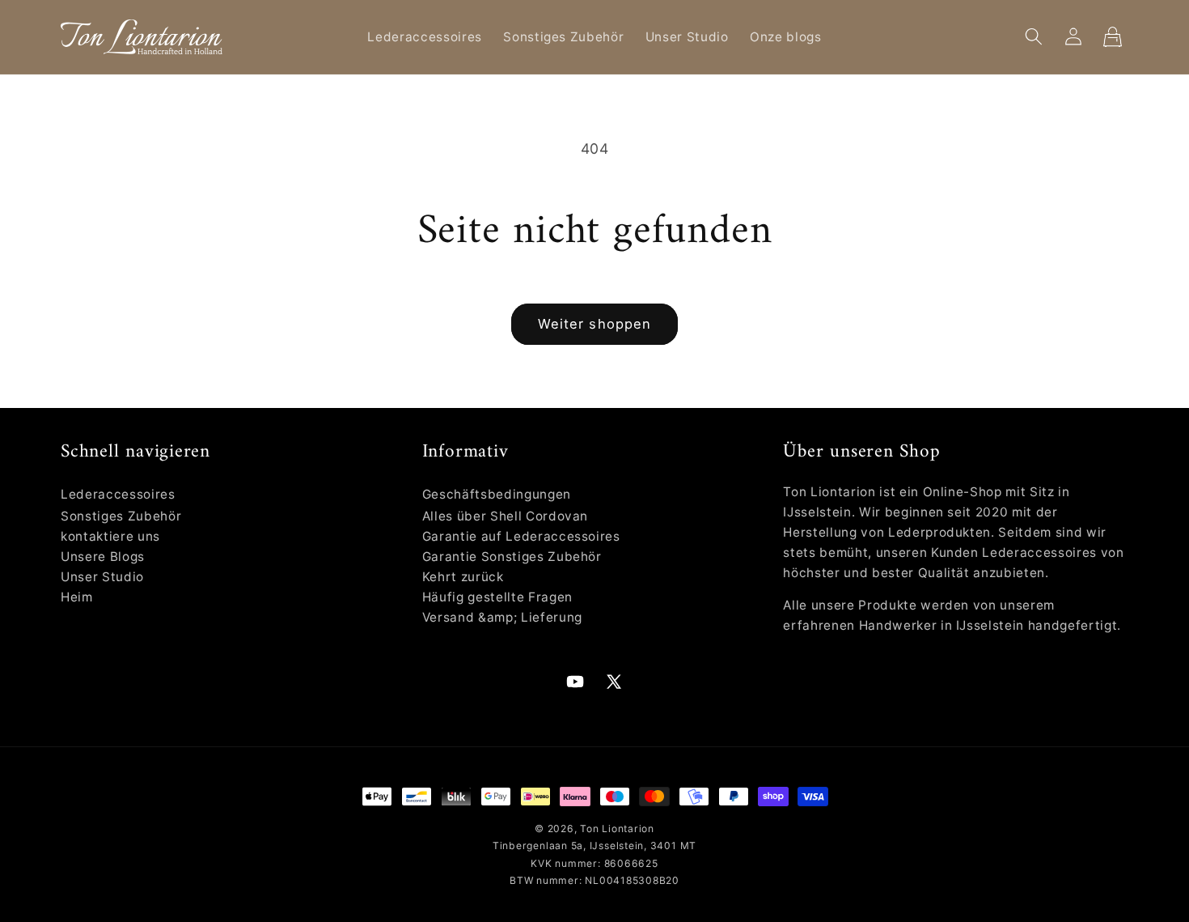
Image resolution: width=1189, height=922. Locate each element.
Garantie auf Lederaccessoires (521, 536)
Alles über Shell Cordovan (505, 516)
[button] (1033, 36)
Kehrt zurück (463, 576)
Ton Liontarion (617, 828)
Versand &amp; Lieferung (502, 617)
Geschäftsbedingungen (496, 494)
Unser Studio (102, 576)
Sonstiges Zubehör (121, 516)
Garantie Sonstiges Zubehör (512, 556)
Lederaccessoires (118, 494)
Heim (77, 597)
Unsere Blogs (103, 556)
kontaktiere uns (110, 536)
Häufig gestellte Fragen (497, 597)
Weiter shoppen (594, 324)
